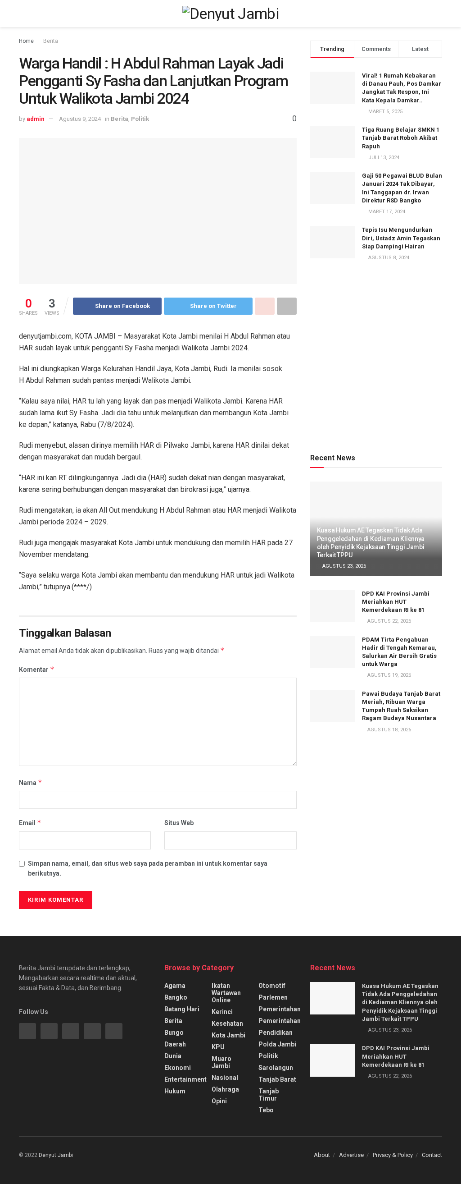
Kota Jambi (228, 1035)
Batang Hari (181, 1009)
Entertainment (185, 1079)
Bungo (174, 1032)
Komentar (36, 669)
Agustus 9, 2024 (80, 118)
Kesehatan (227, 1023)
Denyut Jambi (56, 1155)
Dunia (172, 1056)
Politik (140, 118)
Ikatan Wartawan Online (226, 993)
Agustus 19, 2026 (388, 675)
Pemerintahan (279, 1009)
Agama (174, 985)
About (322, 1155)
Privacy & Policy (393, 1155)
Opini (219, 1101)
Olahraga (225, 1089)
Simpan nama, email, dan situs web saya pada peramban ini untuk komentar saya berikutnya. (147, 868)
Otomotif (271, 985)
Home (26, 41)
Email (30, 822)
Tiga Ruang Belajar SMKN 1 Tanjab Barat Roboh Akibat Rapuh (400, 137)
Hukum (174, 1091)
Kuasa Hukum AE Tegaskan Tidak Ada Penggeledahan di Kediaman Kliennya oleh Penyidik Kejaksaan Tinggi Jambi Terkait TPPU (400, 1002)
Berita (50, 41)
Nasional (225, 1077)
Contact (432, 1155)
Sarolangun (275, 1067)
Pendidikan (275, 1032)
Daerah (175, 1044)
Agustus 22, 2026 (388, 621)
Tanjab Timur (268, 1095)
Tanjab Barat (277, 1079)
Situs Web (179, 822)
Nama (30, 782)
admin (36, 118)
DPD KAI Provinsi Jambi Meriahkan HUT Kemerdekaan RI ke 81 (395, 601)
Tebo (266, 1110)
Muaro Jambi (221, 1062)
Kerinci (222, 1011)
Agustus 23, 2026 (343, 566)
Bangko (175, 997)
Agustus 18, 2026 (388, 730)
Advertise (351, 1155)
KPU (218, 1047)
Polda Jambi (277, 1044)
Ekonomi (177, 1067)
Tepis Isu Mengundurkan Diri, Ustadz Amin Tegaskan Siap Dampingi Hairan (401, 237)
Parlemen (273, 997)
